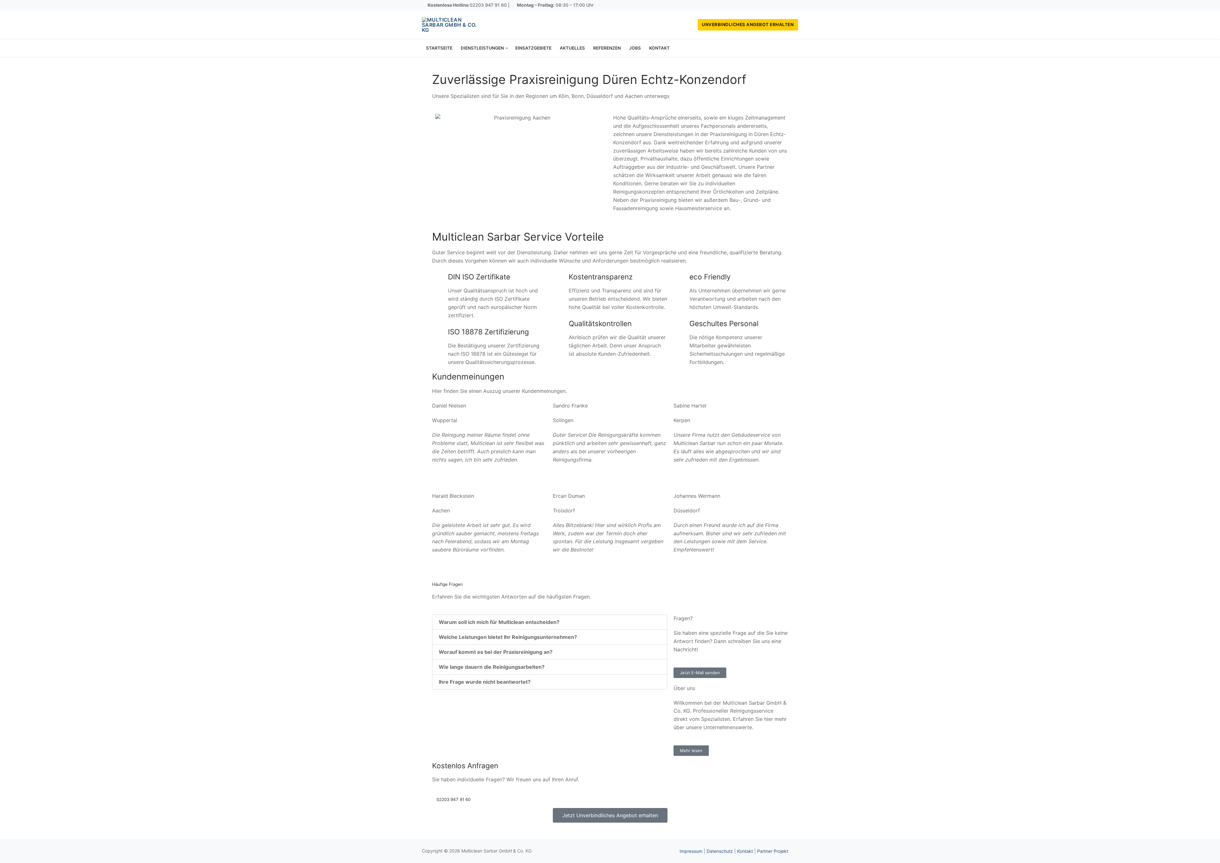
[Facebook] (774, 5)
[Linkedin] (793, 5)
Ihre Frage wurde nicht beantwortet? (485, 682)
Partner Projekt (772, 851)
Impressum (691, 851)
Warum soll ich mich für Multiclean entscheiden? (499, 622)
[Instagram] (784, 5)
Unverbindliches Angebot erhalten (748, 24)
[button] (549, 622)
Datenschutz (720, 851)
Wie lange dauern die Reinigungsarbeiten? (492, 667)
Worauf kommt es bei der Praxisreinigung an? (495, 652)
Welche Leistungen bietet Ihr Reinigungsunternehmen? (508, 637)
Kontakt (745, 851)
